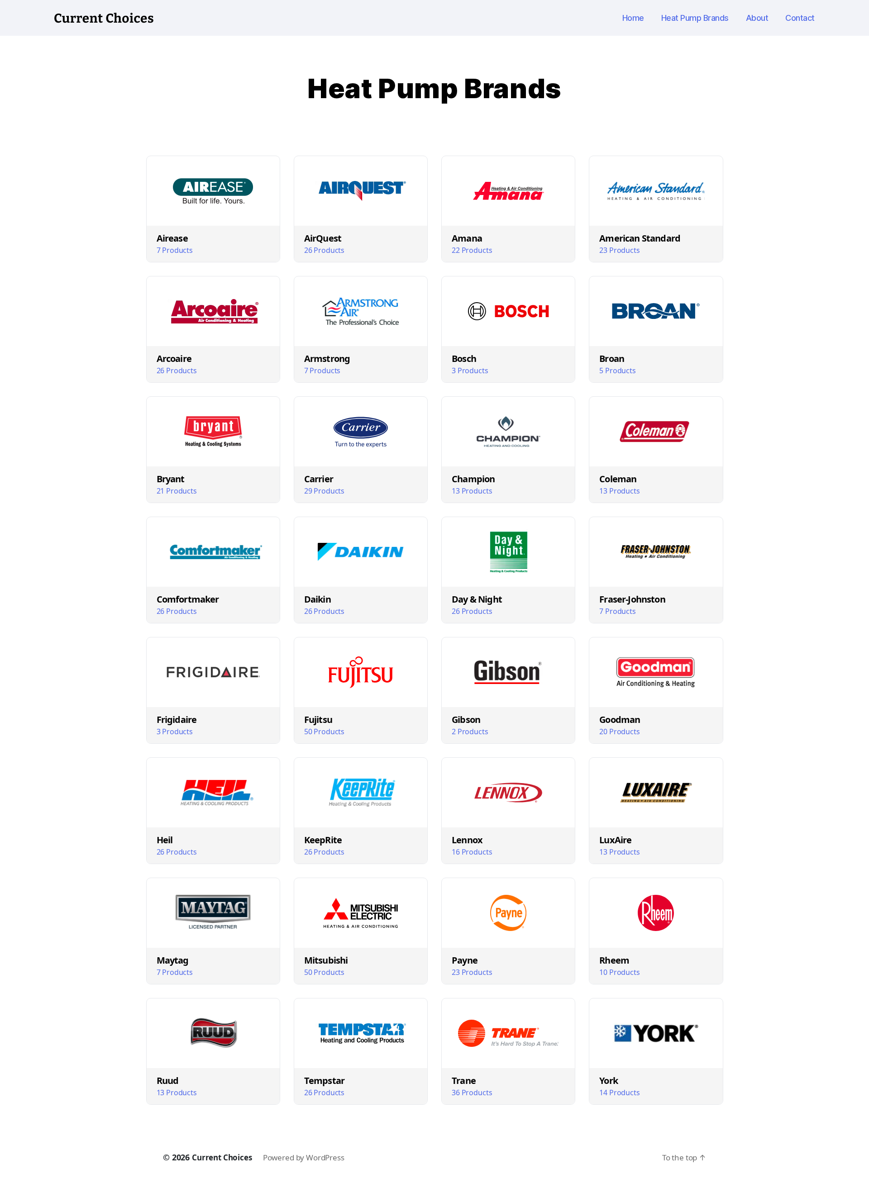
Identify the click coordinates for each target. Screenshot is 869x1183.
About (757, 18)
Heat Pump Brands (695, 18)
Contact (800, 18)
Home (633, 18)
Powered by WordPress (303, 1157)
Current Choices (222, 1157)
